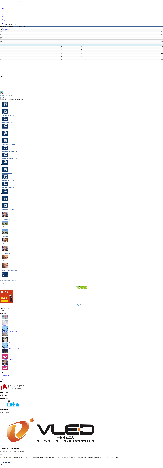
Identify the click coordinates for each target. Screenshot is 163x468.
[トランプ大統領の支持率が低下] (3, 311)
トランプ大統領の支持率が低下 (6, 219)
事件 (4, 17)
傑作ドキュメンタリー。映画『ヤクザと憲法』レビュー (9, 342)
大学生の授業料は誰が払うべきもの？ (7, 325)
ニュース (3, 16)
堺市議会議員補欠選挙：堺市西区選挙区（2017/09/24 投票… (10, 158)
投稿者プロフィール (3, 97)
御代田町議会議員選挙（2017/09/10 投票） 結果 (8, 202)
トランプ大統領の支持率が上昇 (6, 253)
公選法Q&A (3, 21)
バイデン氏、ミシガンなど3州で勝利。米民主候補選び (9, 270)
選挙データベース (4, 14)
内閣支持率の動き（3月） (5, 236)
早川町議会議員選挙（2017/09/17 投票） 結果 (8, 115)
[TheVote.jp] (5, 6)
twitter (3, 8)
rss (2, 7)
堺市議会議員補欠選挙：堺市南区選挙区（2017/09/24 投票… (10, 151)
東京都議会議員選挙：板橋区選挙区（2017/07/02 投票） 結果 (8, 280)
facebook (3, 465)
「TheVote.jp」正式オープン (5, 375)
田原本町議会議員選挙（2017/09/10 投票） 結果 (8, 209)
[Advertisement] (10, 11)
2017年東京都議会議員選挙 (5, 29)
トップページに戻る (3, 283)
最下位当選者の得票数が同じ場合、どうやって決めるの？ (9, 331)
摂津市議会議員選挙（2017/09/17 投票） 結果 (8, 187)
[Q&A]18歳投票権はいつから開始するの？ (7, 359)
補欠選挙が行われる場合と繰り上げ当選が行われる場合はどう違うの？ (11, 348)
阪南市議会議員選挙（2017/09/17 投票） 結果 (8, 180)
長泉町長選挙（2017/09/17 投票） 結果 (7, 122)
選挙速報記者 (4, 30)
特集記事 (3, 19)
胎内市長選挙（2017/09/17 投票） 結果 (7, 173)
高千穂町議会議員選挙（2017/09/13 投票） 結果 (8, 144)
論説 (4, 20)
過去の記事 (1, 379)
